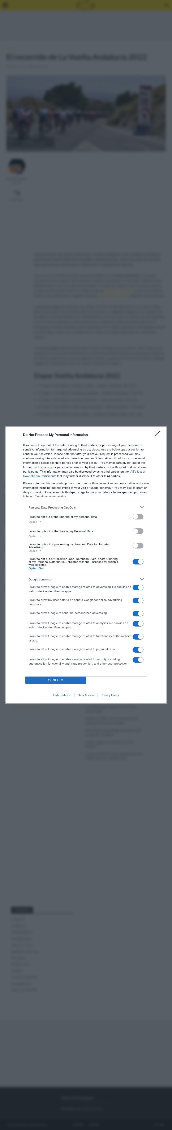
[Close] (159, 435)
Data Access (86, 695)
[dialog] (86, 565)
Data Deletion (62, 695)
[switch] (138, 516)
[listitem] (86, 507)
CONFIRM (56, 680)
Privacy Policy (110, 695)
